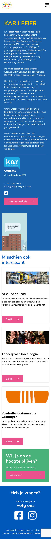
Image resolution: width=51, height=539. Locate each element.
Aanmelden (16, 475)
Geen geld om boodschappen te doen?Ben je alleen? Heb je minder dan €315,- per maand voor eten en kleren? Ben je (24, 424)
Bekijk (9, 319)
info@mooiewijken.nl (25, 501)
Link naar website (17, 201)
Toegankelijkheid (24, 533)
